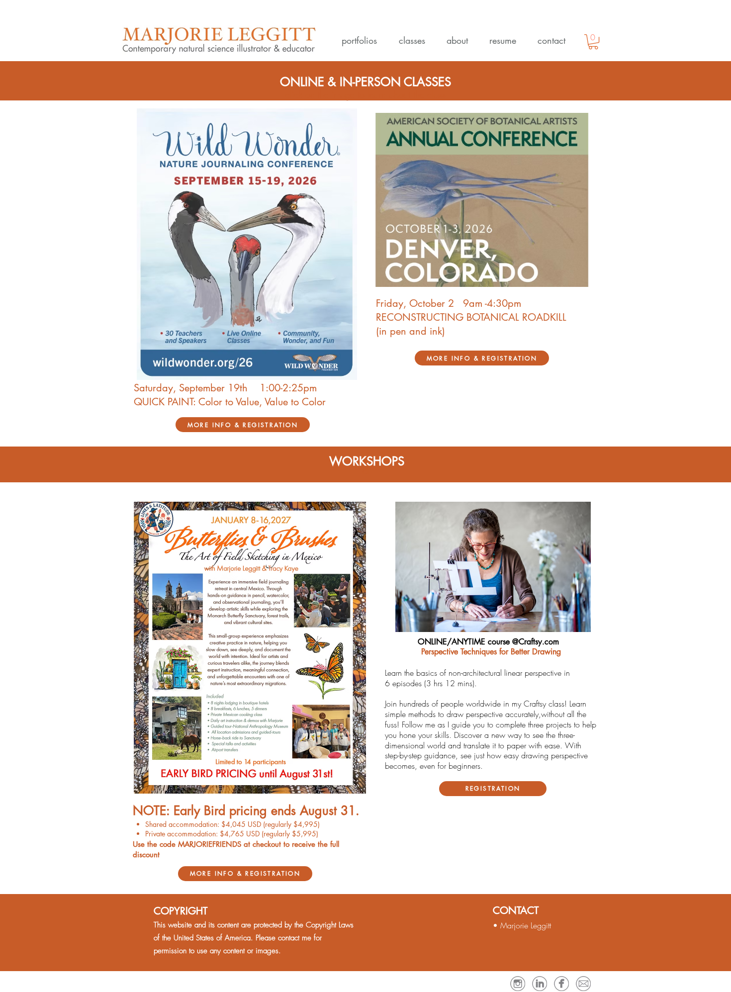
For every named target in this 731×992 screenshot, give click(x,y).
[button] (356, 40)
